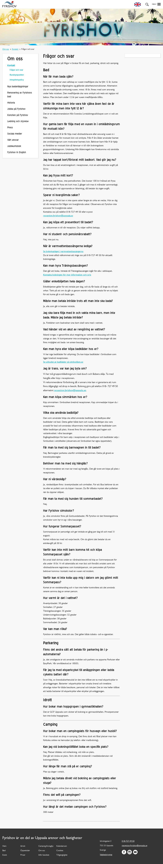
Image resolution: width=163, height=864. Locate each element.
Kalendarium (61, 846)
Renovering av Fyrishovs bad (19, 95)
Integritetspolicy (17, 80)
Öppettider (25, 851)
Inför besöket (43, 855)
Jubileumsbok (14, 146)
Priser (22, 855)
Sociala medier (14, 134)
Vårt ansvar (13, 140)
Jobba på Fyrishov (16, 109)
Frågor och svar (16, 70)
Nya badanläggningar (17, 87)
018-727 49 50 (128, 841)
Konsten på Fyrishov (17, 115)
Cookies (59, 851)
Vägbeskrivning (106, 855)
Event (4, 855)
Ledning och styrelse (17, 121)
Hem (4, 846)
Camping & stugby (45, 846)
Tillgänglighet (61, 855)
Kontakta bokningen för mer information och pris (67, 275)
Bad (4, 851)
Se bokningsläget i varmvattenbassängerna (63, 251)
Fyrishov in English (16, 152)
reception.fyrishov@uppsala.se (58, 216)
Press (10, 128)
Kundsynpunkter (17, 75)
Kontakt (15, 49)
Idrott (22, 846)
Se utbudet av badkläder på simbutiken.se (63, 362)
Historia (11, 103)
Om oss (5, 49)
